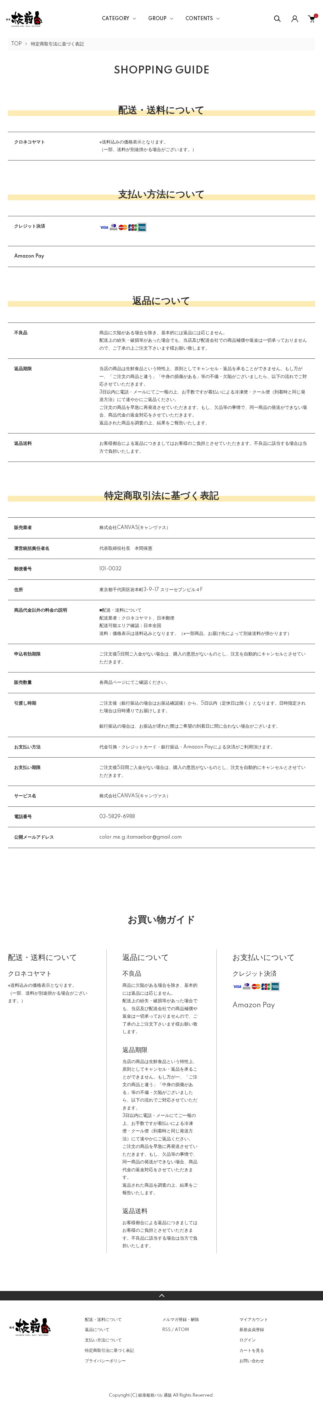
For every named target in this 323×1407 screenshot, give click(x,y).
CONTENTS (199, 18)
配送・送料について (103, 1319)
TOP (16, 44)
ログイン (247, 1340)
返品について (97, 1330)
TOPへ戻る (161, 1295)
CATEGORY (115, 18)
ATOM (182, 1330)
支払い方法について (103, 1340)
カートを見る (251, 1350)
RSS (166, 1330)
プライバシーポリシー (105, 1361)
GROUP (157, 18)
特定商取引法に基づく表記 (109, 1350)
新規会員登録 (251, 1330)
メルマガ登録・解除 (180, 1319)
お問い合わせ (251, 1361)
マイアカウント (253, 1319)
